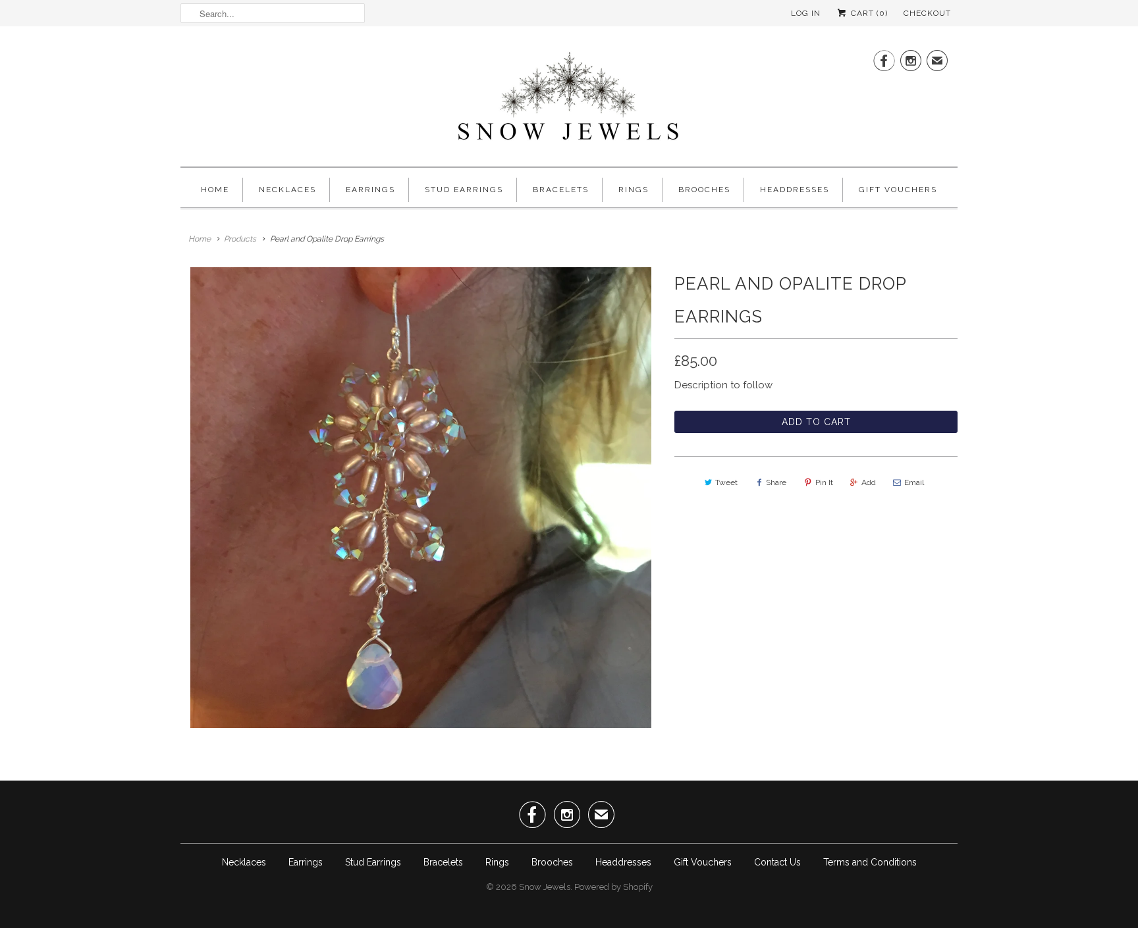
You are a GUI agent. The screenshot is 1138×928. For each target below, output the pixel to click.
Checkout (927, 13)
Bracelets (561, 189)
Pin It (824, 482)
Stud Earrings (464, 189)
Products (240, 239)
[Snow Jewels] (569, 99)
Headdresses (794, 189)
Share (776, 482)
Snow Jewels (544, 887)
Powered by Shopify (613, 887)
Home (215, 189)
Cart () (868, 13)
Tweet (726, 482)
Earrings (370, 189)
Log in (806, 13)
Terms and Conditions (870, 862)
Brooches (704, 189)
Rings (633, 189)
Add (868, 482)
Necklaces (287, 189)
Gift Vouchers (898, 189)
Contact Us (777, 862)
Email (914, 482)
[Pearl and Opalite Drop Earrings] (420, 497)
